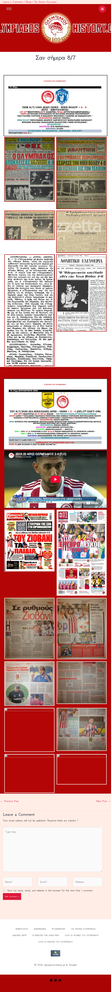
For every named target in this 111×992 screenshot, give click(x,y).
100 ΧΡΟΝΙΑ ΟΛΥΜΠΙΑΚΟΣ (83, 929)
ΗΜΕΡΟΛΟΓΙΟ (22, 929)
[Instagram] (55, 980)
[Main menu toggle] (102, 9)
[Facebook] (51, 980)
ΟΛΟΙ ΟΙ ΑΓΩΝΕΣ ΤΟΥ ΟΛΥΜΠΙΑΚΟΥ (82, 935)
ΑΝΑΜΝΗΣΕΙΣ (40, 929)
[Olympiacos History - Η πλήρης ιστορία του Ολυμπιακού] (9, 9)
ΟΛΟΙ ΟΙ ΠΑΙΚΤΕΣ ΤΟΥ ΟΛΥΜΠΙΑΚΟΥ (55, 942)
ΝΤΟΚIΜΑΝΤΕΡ (58, 929)
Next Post (103, 801)
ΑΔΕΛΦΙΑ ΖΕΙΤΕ (19, 935)
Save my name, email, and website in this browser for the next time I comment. (50, 890)
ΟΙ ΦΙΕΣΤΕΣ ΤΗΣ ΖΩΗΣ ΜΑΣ (45, 935)
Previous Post (9, 801)
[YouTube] (60, 980)
